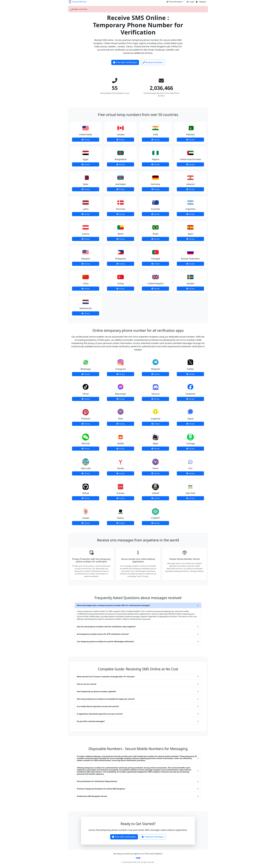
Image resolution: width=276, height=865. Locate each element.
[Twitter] (138, 858)
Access (87, 139)
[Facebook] (136, 858)
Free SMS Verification (126, 62)
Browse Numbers (154, 62)
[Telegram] (139, 858)
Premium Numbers (154, 836)
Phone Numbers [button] (176, 2)
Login (191, 2)
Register (202, 2)
